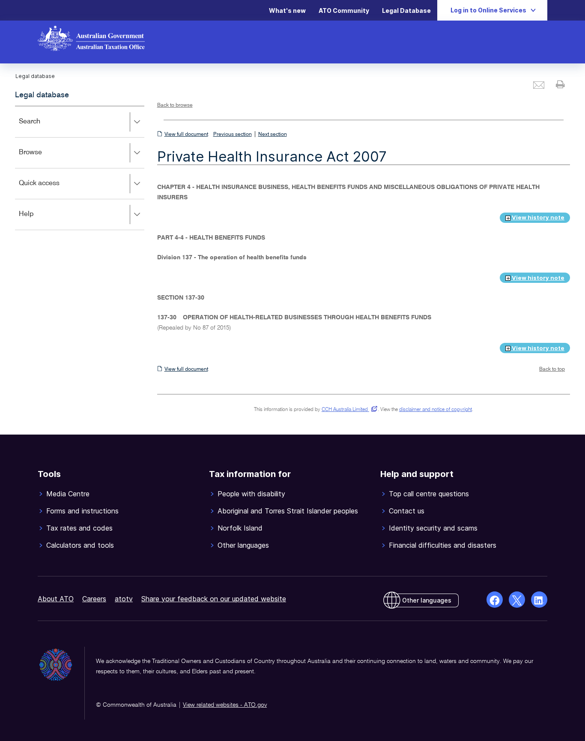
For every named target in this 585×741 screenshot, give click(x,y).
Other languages (426, 600)
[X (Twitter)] (517, 599)
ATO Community (344, 10)
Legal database (42, 95)
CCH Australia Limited (348, 409)
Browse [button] (43, 158)
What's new (287, 10)
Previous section (232, 134)
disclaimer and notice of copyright (435, 409)
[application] (79, 167)
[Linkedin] (539, 599)
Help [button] (39, 220)
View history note (537, 217)
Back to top (552, 369)
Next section (272, 134)
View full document (186, 134)
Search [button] (42, 127)
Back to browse (175, 105)
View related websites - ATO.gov (225, 705)
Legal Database (406, 10)
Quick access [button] (51, 189)
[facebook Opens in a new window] (495, 599)
